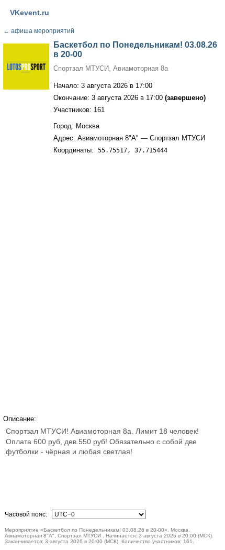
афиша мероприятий (38, 31)
